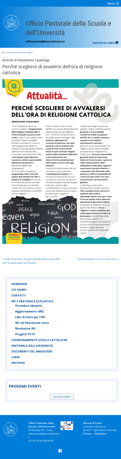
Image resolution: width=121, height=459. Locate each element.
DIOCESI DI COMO (104, 43)
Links (15, 357)
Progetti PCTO (25, 334)
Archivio (18, 363)
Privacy (87, 433)
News (30, 53)
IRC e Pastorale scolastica (14, 53)
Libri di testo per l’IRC (30, 317)
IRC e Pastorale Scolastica (32, 301)
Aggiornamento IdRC (29, 311)
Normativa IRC (25, 328)
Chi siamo (18, 290)
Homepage (19, 284)
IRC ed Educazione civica (32, 323)
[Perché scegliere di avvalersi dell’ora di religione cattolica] (60, 161)
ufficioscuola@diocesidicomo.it (45, 41)
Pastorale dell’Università (32, 346)
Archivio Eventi (62, 396)
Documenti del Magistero (31, 351)
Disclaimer (100, 433)
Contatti (18, 295)
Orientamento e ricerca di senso (98, 259)
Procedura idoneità (28, 306)
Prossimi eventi (25, 386)
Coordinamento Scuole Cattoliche (39, 340)
